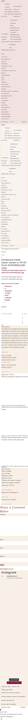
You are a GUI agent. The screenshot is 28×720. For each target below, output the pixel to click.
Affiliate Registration (7, 700)
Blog (6, 686)
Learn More (4, 497)
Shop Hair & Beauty (6, 489)
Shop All (3, 61)
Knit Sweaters (9, 11)
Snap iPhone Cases (15, 41)
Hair (2, 79)
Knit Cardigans (9, 14)
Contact (14, 686)
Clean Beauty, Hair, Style (8, 70)
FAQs (18, 686)
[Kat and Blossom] (7, 690)
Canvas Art (17, 11)
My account (4, 121)
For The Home (17, 6)
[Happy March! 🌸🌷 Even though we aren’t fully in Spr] (14, 622)
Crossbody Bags (15, 27)
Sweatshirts (8, 9)
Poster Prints (18, 14)
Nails (2, 77)
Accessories (13, 20)
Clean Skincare (5, 75)
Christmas (4, 98)
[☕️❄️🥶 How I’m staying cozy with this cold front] (14, 658)
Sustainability (21, 696)
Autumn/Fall (4, 100)
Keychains (13, 23)
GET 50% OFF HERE (6, 504)
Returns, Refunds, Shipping (9, 696)
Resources (4, 63)
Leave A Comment (7, 313)
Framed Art (17, 16)
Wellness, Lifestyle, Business (9, 91)
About (9, 686)
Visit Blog (4, 56)
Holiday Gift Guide (6, 66)
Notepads (4, 37)
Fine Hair (3, 82)
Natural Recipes (6, 86)
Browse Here (5, 372)
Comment (3, 514)
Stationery (4, 34)
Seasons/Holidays (6, 95)
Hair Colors (4, 84)
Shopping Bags (14, 30)
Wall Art (16, 9)
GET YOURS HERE (5, 362)
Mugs (10, 47)
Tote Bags (13, 32)
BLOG (2, 53)
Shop (2, 686)
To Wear (7, 4)
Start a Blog (5, 118)
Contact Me (4, 352)
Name (2, 539)
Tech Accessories (15, 37)
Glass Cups (12, 50)
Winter (3, 102)
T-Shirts (7, 7)
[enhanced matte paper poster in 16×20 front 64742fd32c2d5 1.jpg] (14, 272)
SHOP (2, 16)
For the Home (5, 93)
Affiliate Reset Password (8, 704)
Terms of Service (15, 692)
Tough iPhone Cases (16, 39)
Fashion (3, 89)
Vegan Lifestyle (5, 107)
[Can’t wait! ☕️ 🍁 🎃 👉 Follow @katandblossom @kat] (14, 598)
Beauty (3, 73)
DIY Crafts (4, 105)
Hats (6, 16)
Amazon (3, 68)
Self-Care (4, 109)
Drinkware (12, 44)
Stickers (3, 39)
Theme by (23, 707)
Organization (5, 114)
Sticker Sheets (5, 41)
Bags (11, 25)
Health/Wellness (6, 116)
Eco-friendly (5, 112)
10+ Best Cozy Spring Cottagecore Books (13, 405)
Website (2, 556)
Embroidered (5, 50)
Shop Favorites (5, 59)
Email (2, 548)
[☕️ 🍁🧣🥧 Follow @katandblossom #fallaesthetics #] (14, 585)
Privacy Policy (5, 692)
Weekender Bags (14, 34)
